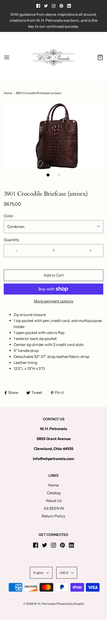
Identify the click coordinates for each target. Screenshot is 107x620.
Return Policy (53, 516)
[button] (53, 136)
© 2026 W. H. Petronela (39, 604)
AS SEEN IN (54, 508)
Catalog (53, 492)
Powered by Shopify (70, 604)
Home (8, 93)
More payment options (53, 301)
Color (8, 215)
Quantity (11, 239)
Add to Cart (54, 275)
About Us (54, 500)
